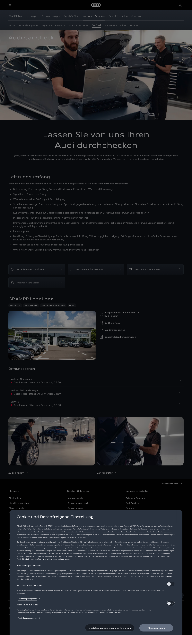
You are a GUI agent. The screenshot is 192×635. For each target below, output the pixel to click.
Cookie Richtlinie (23, 559)
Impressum (64, 559)
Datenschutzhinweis (46, 559)
